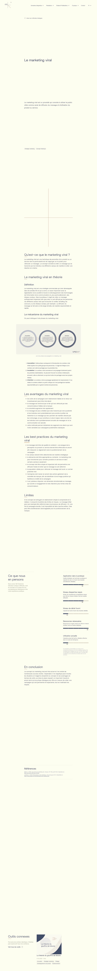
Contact (83, 5)
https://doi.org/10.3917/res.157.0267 (31, 773)
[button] (37, 5)
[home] (8, 5)
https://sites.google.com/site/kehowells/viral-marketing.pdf (36, 776)
